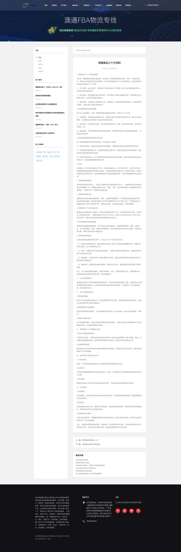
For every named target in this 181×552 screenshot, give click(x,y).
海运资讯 (84, 50)
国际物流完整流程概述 (43, 95)
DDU (58, 152)
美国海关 (49, 152)
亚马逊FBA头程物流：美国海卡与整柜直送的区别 (90, 465)
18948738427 (153, 5)
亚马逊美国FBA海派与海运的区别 (86, 468)
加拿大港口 (45, 156)
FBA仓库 (98, 5)
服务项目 (75, 5)
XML (49, 539)
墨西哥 (40, 71)
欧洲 (40, 68)
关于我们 (64, 5)
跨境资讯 (86, 5)
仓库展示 (54, 5)
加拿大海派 (57, 156)
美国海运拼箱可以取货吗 (91, 444)
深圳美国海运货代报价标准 (84, 471)
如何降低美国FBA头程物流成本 (46, 104)
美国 (40, 61)
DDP (54, 152)
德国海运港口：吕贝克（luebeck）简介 (49, 87)
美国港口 (38, 156)
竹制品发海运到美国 (82, 460)
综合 (40, 57)
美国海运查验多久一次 (90, 440)
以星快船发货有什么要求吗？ (45, 133)
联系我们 (128, 5)
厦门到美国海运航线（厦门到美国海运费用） (89, 473)
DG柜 (51, 156)
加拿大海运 (39, 160)
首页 (46, 5)
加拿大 (40, 64)
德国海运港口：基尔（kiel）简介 (47, 124)
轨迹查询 (109, 5)
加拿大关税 (39, 152)
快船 (45, 152)
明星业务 (119, 5)
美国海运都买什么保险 (82, 462)
